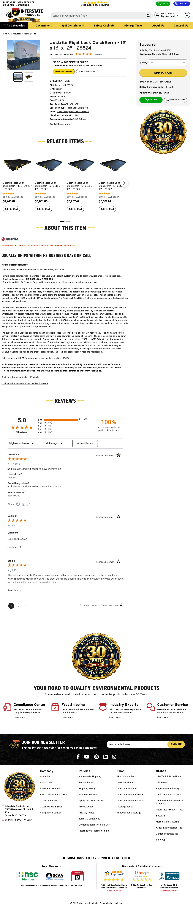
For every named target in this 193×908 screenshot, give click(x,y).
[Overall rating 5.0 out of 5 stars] (83, 54)
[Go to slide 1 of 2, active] (62, 221)
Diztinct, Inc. (116, 903)
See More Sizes (87, 71)
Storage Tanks (133, 25)
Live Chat (183, 3)
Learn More (19, 717)
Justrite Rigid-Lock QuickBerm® (73, 111)
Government (44, 25)
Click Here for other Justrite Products (20, 377)
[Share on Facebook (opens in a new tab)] (18, 505)
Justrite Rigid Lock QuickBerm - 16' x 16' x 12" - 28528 (17, 186)
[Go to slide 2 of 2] (68, 221)
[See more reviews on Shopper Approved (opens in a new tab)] (28, 504)
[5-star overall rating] (8, 194)
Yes (64, 100)
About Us (158, 25)
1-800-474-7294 (177, 100)
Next (124, 183)
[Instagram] (114, 757)
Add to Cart (11, 209)
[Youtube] (86, 757)
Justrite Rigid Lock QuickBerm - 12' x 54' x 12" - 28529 (79, 186)
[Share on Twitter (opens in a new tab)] (23, 504)
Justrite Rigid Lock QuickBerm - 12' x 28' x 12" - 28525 (47, 186)
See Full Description (60, 124)
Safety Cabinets (104, 25)
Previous (6, 183)
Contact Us (181, 25)
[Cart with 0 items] (187, 15)
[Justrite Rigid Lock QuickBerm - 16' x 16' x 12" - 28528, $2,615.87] (17, 165)
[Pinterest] (96, 757)
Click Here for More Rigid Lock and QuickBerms (25, 383)
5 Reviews (98, 54)
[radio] (65, 420)
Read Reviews (114, 890)
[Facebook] (78, 757)
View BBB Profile (169, 890)
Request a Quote (63, 71)
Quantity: (143, 63)
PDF (77, 115)
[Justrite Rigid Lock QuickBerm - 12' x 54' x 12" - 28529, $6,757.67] (81, 165)
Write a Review (85, 443)
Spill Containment (72, 25)
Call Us (165, 3)
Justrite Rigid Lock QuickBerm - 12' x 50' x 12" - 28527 (111, 186)
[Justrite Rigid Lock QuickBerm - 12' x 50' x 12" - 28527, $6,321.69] (113, 165)
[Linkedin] (105, 757)
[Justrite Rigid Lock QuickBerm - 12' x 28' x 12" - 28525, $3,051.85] (49, 165)
